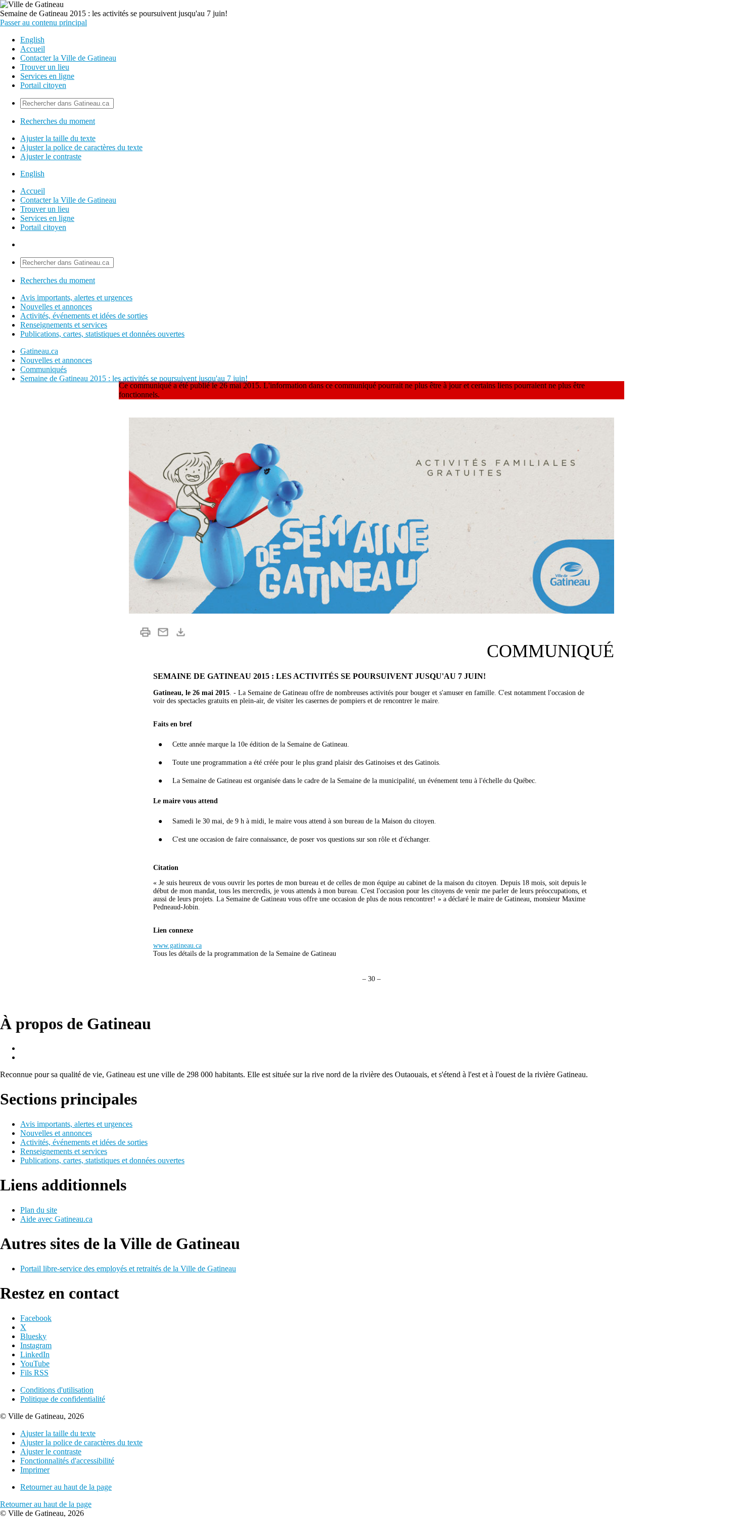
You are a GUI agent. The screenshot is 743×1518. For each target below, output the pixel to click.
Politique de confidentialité (62, 1399)
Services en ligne (47, 76)
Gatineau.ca (39, 351)
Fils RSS (34, 1372)
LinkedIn (35, 1354)
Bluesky (33, 1336)
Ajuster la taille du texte (58, 138)
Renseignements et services (63, 324)
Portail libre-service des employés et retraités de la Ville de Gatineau (128, 1268)
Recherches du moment (57, 121)
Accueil (32, 48)
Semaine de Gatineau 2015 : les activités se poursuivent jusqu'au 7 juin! (134, 378)
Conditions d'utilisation (57, 1390)
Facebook (36, 1318)
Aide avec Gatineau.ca (56, 1219)
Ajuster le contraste (50, 156)
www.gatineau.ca (177, 945)
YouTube (35, 1363)
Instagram (36, 1345)
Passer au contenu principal (43, 22)
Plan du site (38, 1210)
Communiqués (43, 369)
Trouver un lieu (44, 67)
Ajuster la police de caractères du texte (81, 147)
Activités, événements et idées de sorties (84, 315)
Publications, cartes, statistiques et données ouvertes (102, 334)
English (32, 39)
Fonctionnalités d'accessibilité (67, 1460)
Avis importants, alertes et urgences (76, 297)
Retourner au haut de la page (66, 1487)
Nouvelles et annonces (56, 306)
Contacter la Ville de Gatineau (68, 58)
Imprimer (35, 1469)
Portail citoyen (43, 85)
